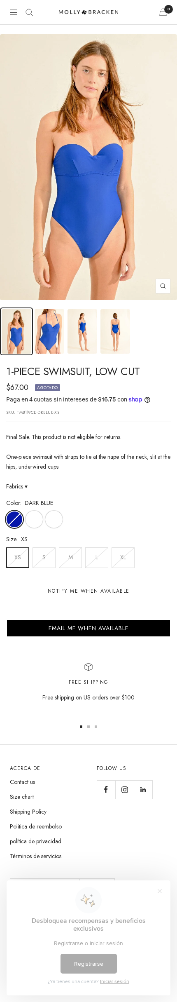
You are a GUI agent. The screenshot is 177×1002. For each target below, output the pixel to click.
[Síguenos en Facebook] (106, 789)
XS (17, 557)
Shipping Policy (28, 811)
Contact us (22, 782)
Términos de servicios (35, 856)
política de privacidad (35, 841)
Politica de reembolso (36, 826)
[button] (88, 628)
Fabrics (17, 486)
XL (123, 557)
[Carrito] (163, 12)
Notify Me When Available (89, 591)
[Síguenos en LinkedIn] (143, 789)
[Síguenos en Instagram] (124, 789)
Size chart (22, 797)
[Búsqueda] (29, 12)
